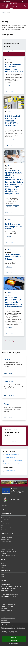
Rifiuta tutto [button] (14, 640)
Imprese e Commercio (6, 540)
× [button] (26, 624)
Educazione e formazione (7, 549)
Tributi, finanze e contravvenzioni (9, 551)
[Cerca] (25, 6)
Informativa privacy (5, 622)
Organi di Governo (5, 518)
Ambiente (3, 553)
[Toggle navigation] (3, 6)
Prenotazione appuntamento (8, 604)
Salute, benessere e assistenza (8, 555)
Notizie (9, 249)
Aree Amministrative (6, 520)
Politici (2, 526)
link (1, 634)
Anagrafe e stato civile (6, 537)
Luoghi (2, 575)
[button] (14, 643)
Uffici (2, 522)
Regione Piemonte (6, 1)
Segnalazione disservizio (7, 606)
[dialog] (14, 634)
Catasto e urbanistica (6, 542)
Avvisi (9, 59)
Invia (14, 54)
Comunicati (3, 565)
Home (3, 12)
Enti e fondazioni (5, 524)
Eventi (2, 577)
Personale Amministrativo (7, 528)
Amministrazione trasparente (8, 618)
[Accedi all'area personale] (22, 1)
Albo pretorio (4, 620)
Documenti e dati (5, 530)
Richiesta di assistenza (6, 610)
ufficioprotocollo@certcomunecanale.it (12, 594)
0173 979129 (13, 596)
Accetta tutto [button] (14, 637)
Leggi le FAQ (4, 608)
